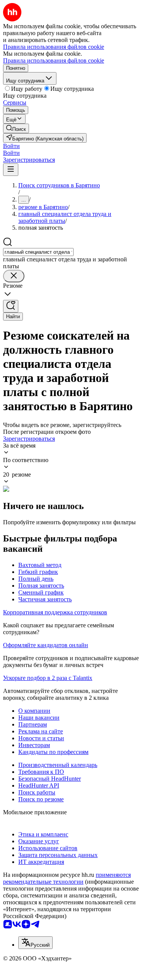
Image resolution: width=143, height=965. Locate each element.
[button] (11, 146)
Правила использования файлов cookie (53, 60)
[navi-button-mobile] (10, 169)
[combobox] (38, 252)
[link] (16, 128)
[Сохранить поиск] (10, 306)
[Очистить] (13, 276)
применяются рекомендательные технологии (67, 878)
